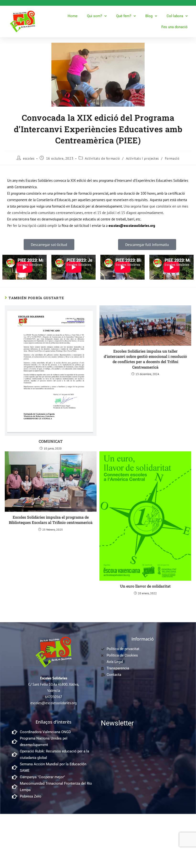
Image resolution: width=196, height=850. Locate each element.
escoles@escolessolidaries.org (53, 703)
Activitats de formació (102, 158)
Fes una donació (174, 27)
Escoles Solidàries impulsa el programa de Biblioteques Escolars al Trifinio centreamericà (51, 520)
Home (72, 16)
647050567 (53, 696)
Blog (148, 16)
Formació (172, 158)
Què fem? (123, 16)
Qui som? (94, 16)
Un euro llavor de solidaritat (145, 586)
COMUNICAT (51, 441)
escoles (28, 158)
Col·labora (175, 16)
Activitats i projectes (142, 158)
